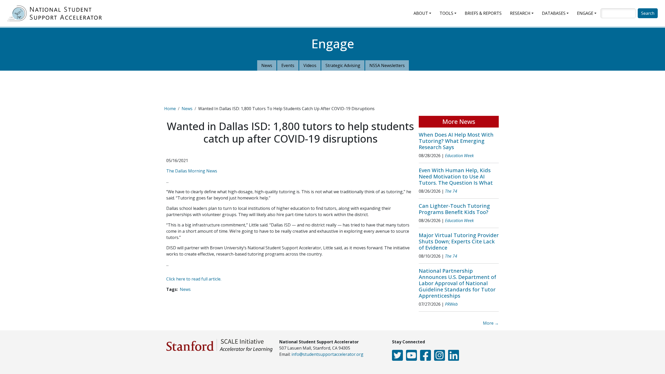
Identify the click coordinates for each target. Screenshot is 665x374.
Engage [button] (585, 13)
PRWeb (451, 304)
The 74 (451, 191)
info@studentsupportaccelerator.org (327, 354)
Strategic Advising (342, 65)
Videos (309, 65)
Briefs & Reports (483, 13)
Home (170, 108)
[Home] (56, 13)
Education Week (459, 155)
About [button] (421, 13)
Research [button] (520, 13)
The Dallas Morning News (191, 171)
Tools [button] (446, 13)
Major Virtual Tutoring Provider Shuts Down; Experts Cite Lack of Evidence (459, 241)
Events (287, 65)
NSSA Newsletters (387, 65)
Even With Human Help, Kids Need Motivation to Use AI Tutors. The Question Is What (456, 176)
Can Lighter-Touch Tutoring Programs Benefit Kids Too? (454, 209)
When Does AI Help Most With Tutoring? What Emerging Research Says (456, 141)
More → (491, 323)
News (266, 65)
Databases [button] (554, 13)
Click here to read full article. (193, 279)
